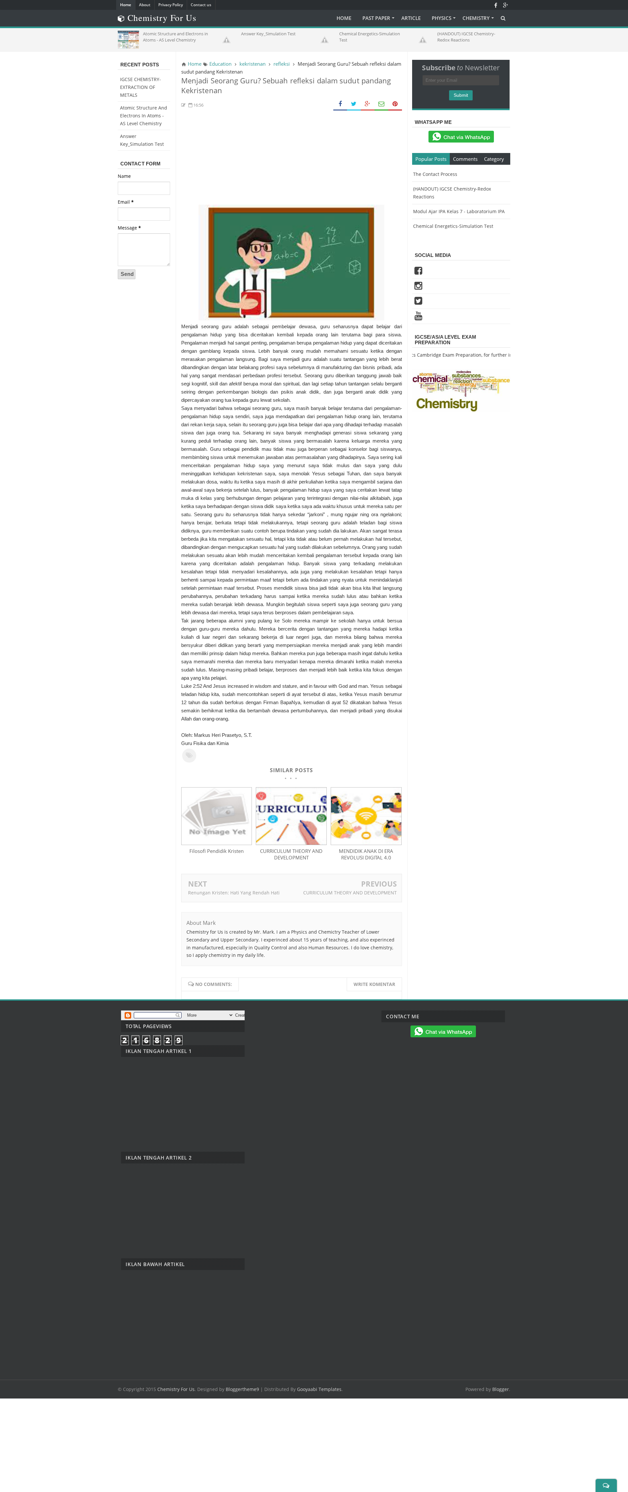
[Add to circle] (505, 5)
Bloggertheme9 (242, 1389)
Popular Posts (430, 159)
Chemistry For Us (176, 1389)
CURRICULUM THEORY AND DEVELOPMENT (291, 854)
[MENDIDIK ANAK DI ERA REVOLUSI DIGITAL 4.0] (366, 843)
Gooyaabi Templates (319, 1389)
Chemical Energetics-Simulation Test (453, 226)
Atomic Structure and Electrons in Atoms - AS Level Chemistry (143, 116)
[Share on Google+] (368, 104)
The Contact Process (435, 174)
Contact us (201, 5)
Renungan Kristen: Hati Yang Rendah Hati (234, 893)
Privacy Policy (170, 5)
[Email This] (381, 104)
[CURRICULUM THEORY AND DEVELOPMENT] (291, 843)
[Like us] (495, 5)
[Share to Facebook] (340, 104)
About (144, 5)
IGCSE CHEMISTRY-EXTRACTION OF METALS (140, 87)
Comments (465, 159)
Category (494, 159)
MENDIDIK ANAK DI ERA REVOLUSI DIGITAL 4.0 (366, 854)
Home (125, 5)
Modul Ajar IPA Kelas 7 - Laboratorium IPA (459, 211)
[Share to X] (354, 104)
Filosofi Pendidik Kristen (216, 851)
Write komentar (374, 984)
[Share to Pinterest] (395, 104)
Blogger (500, 1389)
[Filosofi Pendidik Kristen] (216, 843)
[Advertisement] (291, 159)
